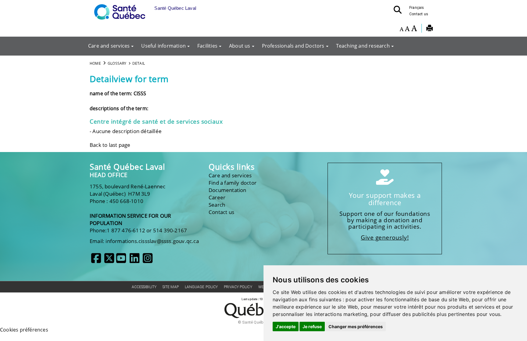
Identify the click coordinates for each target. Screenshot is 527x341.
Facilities (207, 45)
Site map (171, 287)
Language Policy (201, 287)
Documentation (227, 190)
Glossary (117, 63)
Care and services (109, 45)
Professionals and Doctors (293, 45)
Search (217, 204)
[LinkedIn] (134, 260)
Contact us (418, 14)
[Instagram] (147, 260)
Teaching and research (363, 45)
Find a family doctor (232, 182)
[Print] (429, 29)
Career (217, 197)
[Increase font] (414, 29)
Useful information (163, 45)
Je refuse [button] (312, 326)
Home (95, 63)
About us (239, 45)
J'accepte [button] (286, 326)
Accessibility (144, 287)
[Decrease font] (401, 29)
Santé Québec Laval (127, 166)
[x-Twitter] (109, 260)
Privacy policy (238, 287)
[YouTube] (121, 260)
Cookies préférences (24, 329)
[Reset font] (407, 29)
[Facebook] (96, 260)
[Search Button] (399, 11)
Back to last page (110, 144)
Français (416, 7)
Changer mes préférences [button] (355, 326)
